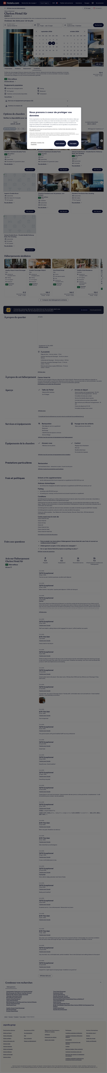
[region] (54, 128)
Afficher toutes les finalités (37, 143)
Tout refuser (60, 143)
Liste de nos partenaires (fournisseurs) (39, 136)
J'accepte (73, 143)
